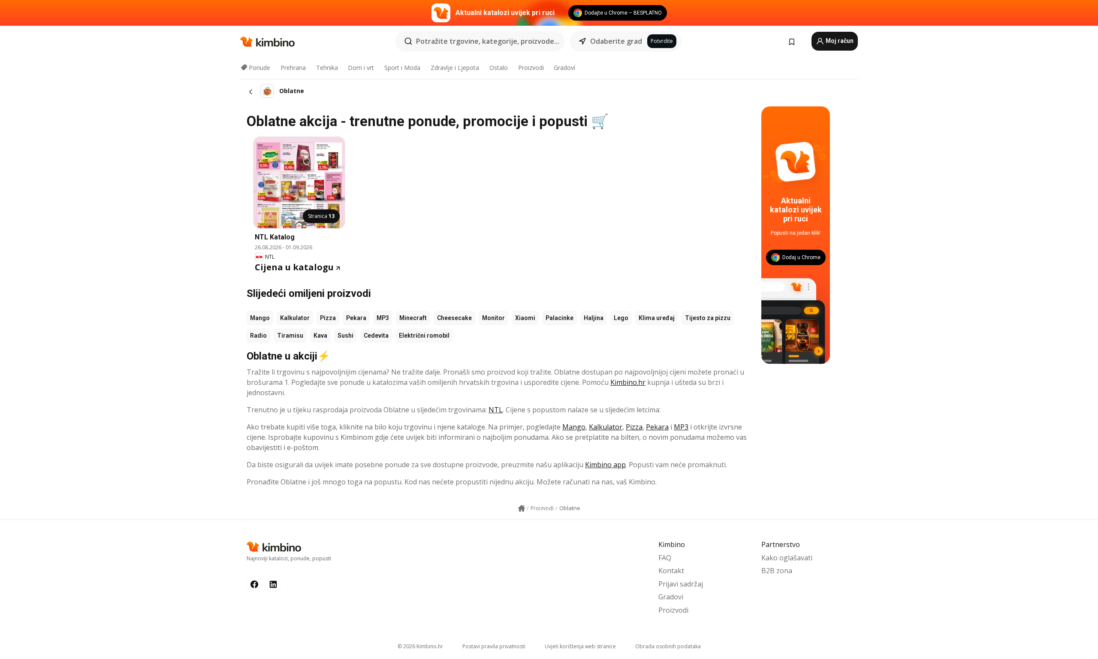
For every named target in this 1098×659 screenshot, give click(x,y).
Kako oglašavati (786, 557)
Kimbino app (605, 464)
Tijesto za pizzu (707, 317)
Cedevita (376, 335)
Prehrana (293, 67)
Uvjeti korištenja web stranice (580, 646)
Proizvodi (531, 67)
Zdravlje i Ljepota (455, 67)
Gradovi (564, 67)
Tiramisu (290, 335)
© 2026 (420, 646)
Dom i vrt (361, 67)
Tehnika (327, 67)
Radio (258, 335)
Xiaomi (525, 317)
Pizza (328, 317)
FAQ (664, 557)
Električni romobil (424, 335)
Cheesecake (454, 317)
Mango (260, 317)
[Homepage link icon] (521, 508)
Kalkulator (295, 317)
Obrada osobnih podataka (668, 646)
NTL (496, 409)
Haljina (593, 317)
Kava (320, 335)
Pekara (356, 317)
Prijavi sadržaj (680, 584)
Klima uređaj (657, 317)
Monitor (493, 317)
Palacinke (559, 317)
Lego (621, 317)
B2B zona (776, 570)
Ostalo (498, 67)
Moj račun (839, 40)
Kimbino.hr (628, 382)
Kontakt (671, 570)
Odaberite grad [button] (616, 41)
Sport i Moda (402, 67)
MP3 (383, 317)
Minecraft (413, 317)
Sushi (345, 335)
